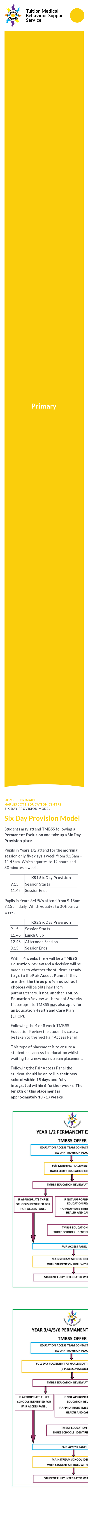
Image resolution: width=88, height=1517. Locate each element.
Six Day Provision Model (28, 809)
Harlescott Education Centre (33, 804)
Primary (27, 800)
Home (10, 800)
